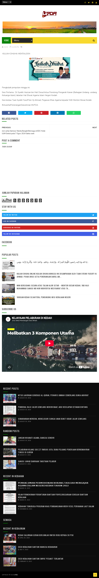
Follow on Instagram (11, 234)
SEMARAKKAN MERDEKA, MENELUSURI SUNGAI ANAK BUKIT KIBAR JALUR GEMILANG (52, 418)
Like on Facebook (9, 221)
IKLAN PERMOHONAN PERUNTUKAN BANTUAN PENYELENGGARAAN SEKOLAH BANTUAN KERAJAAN (53, 496)
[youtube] (96, 2)
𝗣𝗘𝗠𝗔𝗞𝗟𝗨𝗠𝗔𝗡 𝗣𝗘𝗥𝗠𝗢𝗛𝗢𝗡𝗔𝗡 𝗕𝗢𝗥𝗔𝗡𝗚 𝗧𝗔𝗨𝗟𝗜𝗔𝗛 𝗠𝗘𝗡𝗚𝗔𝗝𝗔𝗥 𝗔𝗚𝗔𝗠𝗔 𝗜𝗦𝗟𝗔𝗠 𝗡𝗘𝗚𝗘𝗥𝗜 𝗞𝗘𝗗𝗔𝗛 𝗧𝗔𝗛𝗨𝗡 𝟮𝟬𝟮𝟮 (53, 484)
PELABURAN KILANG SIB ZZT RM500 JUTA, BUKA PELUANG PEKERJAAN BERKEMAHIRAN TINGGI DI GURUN (53, 451)
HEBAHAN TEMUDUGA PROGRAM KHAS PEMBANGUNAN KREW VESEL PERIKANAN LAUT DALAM (56, 506)
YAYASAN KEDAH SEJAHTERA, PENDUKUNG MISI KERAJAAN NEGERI (44, 297)
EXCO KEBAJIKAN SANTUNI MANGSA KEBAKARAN (37, 546)
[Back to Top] (95, 575)
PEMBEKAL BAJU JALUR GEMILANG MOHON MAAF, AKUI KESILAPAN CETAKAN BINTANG (53, 407)
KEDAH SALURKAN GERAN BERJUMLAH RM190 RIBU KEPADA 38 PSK (45, 535)
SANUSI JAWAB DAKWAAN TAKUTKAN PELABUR (37, 461)
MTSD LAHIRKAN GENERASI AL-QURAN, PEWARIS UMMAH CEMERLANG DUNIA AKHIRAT (53, 395)
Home (6, 40)
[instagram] (92, 2)
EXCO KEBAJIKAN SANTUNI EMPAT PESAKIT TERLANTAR (40, 558)
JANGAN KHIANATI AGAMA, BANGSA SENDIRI (36, 437)
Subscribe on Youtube (11, 227)
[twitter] (88, 2)
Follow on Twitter (10, 215)
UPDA (16, 575)
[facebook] (85, 2)
